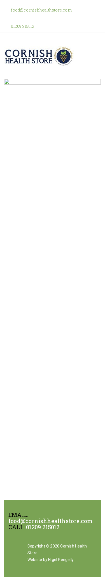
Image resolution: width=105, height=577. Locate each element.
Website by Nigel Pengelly (50, 559)
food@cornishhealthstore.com (41, 10)
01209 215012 (22, 26)
